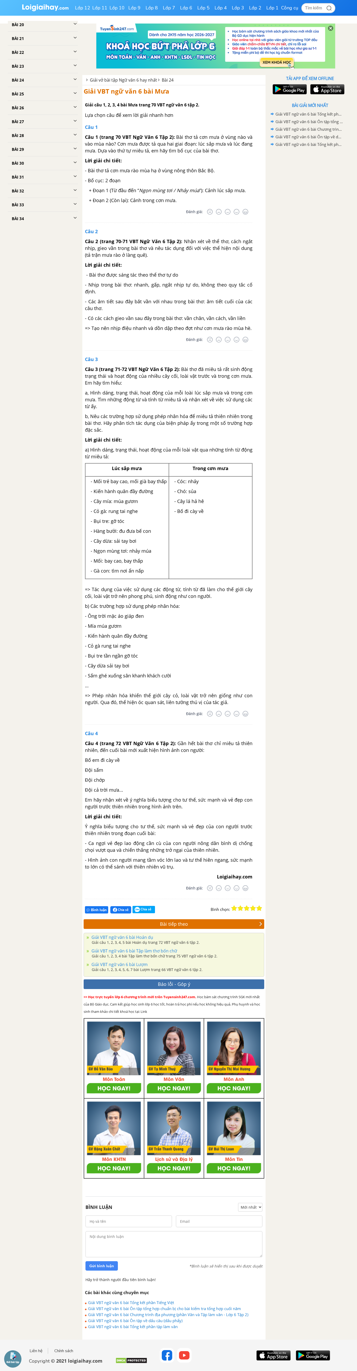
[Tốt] (236, 211)
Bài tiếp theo (174, 924)
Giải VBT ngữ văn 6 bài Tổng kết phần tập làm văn (133, 1326)
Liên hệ (36, 1351)
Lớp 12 (82, 8)
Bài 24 (168, 80)
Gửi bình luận (101, 1266)
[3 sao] (247, 908)
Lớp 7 (169, 8)
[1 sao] (234, 908)
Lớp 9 (134, 8)
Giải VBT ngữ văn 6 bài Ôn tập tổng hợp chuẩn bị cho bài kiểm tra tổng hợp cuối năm (164, 1308)
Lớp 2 (255, 8)
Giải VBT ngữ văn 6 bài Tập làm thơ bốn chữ (133, 951)
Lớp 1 (272, 8)
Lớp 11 (99, 8)
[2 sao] (240, 908)
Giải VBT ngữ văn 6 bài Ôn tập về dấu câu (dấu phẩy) (135, 1320)
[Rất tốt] (245, 211)
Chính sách (63, 1351)
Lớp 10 (117, 8)
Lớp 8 (152, 8)
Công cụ (289, 8)
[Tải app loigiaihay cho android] (289, 89)
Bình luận (99, 910)
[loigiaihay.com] (45, 10)
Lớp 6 (186, 8)
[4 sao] (253, 908)
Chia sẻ (123, 909)
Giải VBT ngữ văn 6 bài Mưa (126, 91)
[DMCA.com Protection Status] (131, 1362)
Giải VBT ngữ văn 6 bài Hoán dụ (121, 937)
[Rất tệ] (209, 211)
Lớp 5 (203, 8)
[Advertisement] (310, 231)
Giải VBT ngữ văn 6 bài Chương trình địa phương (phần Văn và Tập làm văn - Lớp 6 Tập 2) (168, 1314)
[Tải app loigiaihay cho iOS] (326, 89)
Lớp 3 (238, 8)
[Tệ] (218, 211)
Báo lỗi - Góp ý (174, 984)
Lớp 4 (221, 8)
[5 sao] (259, 908)
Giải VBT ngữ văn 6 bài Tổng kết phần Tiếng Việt (131, 1302)
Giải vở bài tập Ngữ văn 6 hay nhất (123, 80)
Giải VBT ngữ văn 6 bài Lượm (119, 964)
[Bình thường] (227, 211)
